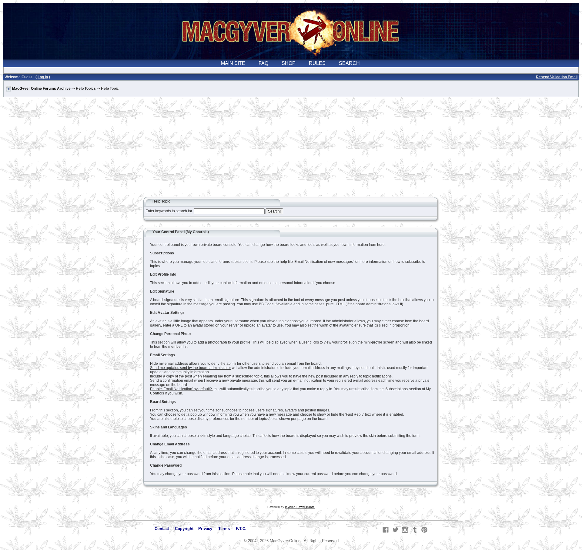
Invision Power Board (300, 506)
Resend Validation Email (556, 77)
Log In (43, 77)
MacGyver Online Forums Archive (41, 88)
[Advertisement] (291, 149)
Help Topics (86, 88)
